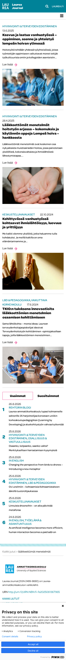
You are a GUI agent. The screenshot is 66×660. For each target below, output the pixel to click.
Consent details (10, 636)
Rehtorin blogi (20, 407)
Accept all (33, 644)
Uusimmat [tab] (18, 396)
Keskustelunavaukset (18, 214)
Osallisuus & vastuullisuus (28, 440)
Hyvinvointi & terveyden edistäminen (29, 26)
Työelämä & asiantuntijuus (25, 522)
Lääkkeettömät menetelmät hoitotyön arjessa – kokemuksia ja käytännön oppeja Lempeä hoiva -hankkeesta (30, 131)
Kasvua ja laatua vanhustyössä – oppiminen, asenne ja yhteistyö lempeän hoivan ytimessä (29, 39)
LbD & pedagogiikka (16, 300)
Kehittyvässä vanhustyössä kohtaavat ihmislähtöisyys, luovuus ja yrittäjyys (32, 223)
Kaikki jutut (11, 599)
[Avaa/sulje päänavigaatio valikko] (62, 15)
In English (16, 460)
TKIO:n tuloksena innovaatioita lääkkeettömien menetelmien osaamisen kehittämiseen (28, 313)
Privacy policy (34, 636)
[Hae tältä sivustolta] (47, 6)
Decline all (33, 650)
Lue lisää (7, 64)
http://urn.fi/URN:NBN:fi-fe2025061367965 (34, 592)
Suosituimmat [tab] (48, 396)
